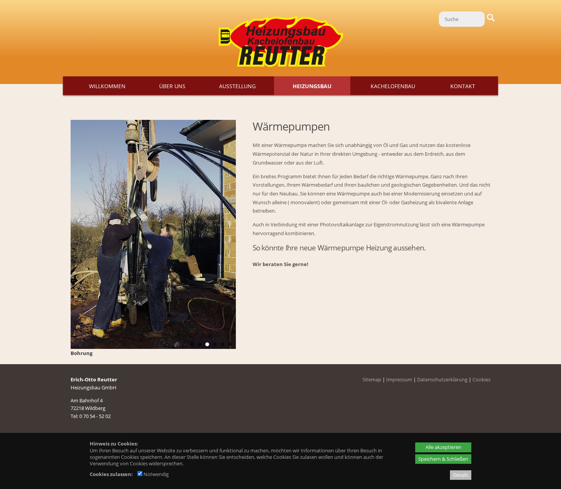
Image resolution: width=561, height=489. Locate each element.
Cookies (481, 379)
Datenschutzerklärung (442, 379)
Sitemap (372, 379)
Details (460, 474)
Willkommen (107, 86)
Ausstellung (237, 86)
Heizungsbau (312, 86)
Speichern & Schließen (443, 458)
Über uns (172, 86)
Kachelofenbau (393, 86)
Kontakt (462, 86)
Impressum (399, 379)
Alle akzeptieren (443, 447)
